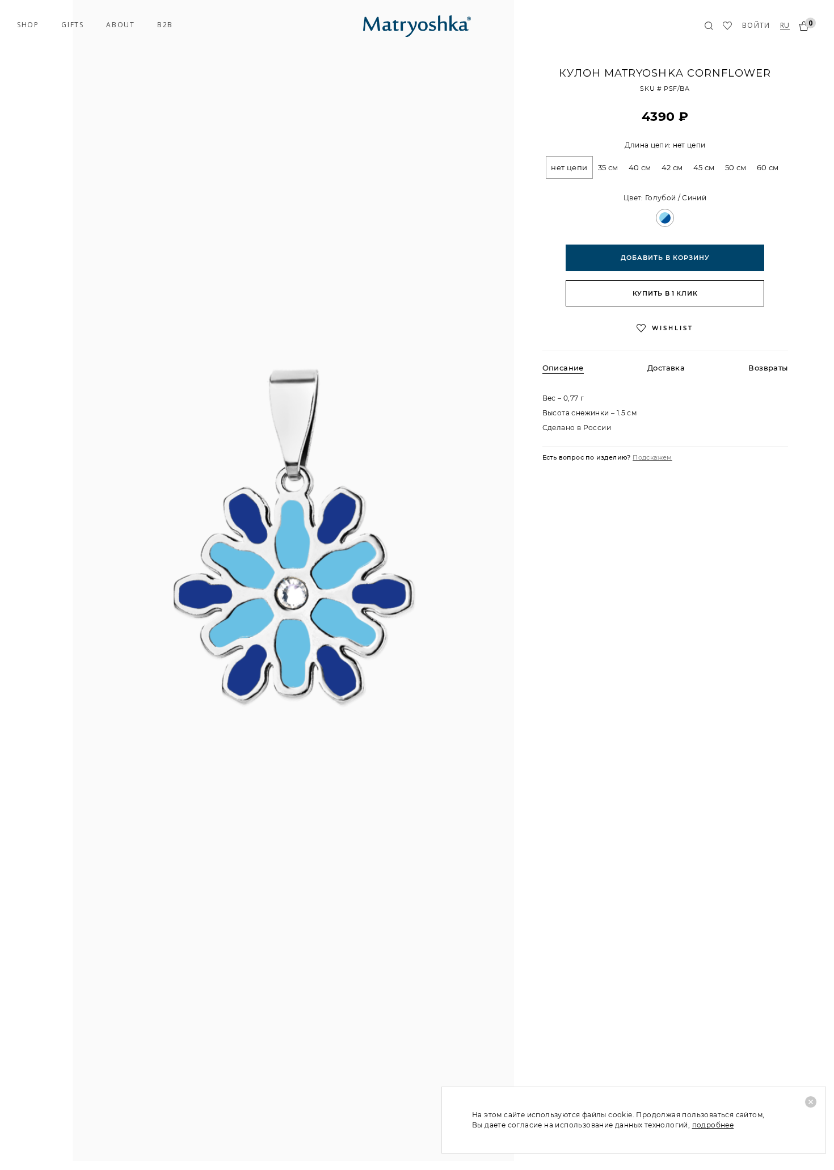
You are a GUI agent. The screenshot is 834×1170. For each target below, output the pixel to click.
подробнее (713, 1125)
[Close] (810, 1102)
